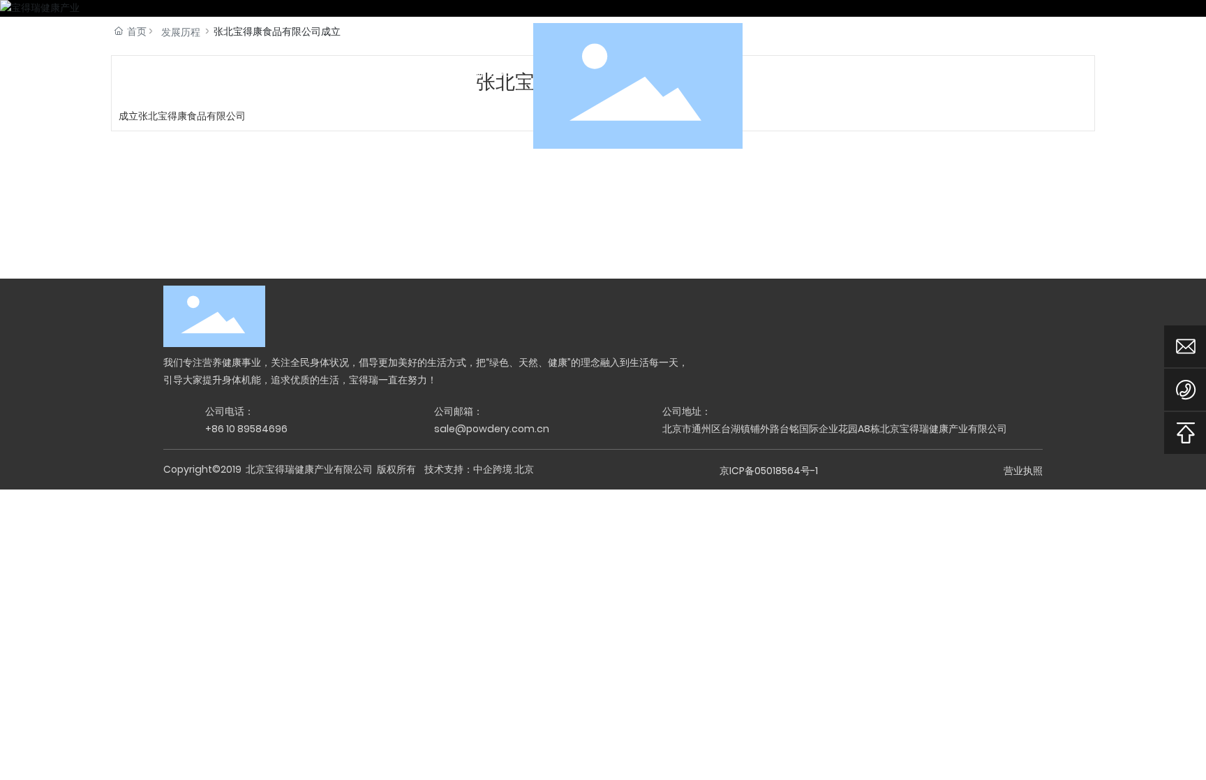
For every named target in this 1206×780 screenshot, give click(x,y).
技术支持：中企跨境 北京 (479, 469)
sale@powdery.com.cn (491, 429)
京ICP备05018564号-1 (769, 471)
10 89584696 (257, 429)
